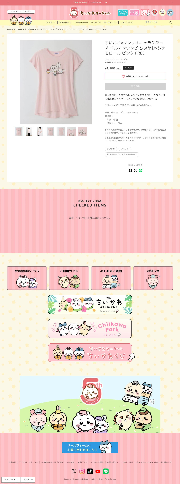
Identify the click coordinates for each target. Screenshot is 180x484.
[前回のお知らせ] (8, 2)
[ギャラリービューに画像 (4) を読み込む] (50, 131)
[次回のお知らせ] (172, 2)
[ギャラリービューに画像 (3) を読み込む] (39, 131)
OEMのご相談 (127, 462)
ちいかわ (111, 148)
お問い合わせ (112, 462)
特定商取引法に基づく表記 (52, 462)
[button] (51, 22)
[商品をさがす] (171, 22)
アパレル (125, 148)
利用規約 (12, 462)
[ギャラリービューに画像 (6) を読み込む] (71, 131)
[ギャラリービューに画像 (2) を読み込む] (29, 131)
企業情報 (70, 462)
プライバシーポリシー (29, 462)
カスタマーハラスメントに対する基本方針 (154, 462)
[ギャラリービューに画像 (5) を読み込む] (61, 131)
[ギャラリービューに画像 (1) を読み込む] (18, 131)
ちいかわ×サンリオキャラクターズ (122, 154)
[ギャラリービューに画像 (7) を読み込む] (82, 131)
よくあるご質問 (97, 462)
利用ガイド (82, 462)
